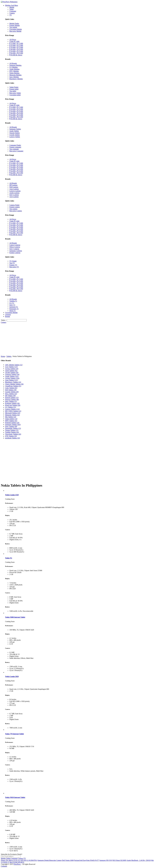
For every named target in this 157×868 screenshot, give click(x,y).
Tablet (11, 9)
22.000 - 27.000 (16, 45)
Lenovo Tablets (14, 137)
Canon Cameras (14, 245)
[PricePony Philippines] (9, 2)
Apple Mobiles (14, 69)
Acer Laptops (14, 197)
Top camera (13, 209)
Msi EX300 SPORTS (17, 862)
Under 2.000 (14, 41)
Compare (4, 866)
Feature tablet (13, 89)
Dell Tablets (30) (10, 390)
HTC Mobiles (14, 71)
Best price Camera (15, 211)
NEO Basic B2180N (119, 860)
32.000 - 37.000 (16, 47)
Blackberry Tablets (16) (13, 382)
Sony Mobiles (14, 77)
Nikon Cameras (14, 247)
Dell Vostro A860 (68, 860)
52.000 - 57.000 (16, 51)
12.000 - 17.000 (16, 43)
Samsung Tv (13, 307)
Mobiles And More (11, 5)
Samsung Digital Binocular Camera (50, 860)
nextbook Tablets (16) (12, 438)
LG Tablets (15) (10, 407)
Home (3, 356)
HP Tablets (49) (10, 396)
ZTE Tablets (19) (11, 436)
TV (10, 15)
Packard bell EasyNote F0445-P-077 (86, 860)
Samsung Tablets (15, 129)
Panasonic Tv (14, 309)
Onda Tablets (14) (11, 419)
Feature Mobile (14, 25)
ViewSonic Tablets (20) (13, 434)
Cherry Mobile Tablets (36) (14, 384)
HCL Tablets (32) (11, 394)
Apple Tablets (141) (12, 376)
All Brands (13, 63)
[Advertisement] (78, 339)
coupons (8, 314)
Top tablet (12, 91)
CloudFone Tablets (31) (13, 386)
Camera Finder (14, 205)
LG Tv (11, 303)
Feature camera (14, 207)
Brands (7, 316)
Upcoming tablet (15, 95)
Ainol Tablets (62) (11, 370)
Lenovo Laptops (15, 191)
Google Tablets (14, 135)
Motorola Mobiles (15, 75)
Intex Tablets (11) (11, 401)
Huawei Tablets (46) (12, 399)
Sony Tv (12, 305)
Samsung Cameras (15, 251)
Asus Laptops (14, 189)
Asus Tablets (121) (11, 380)
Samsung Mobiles (15, 65)
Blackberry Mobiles (16, 79)
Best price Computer (16, 151)
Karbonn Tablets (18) (12, 403)
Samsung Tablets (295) (13, 424)
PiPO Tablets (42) (11, 421)
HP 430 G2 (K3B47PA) (29, 860)
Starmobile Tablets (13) (13, 428)
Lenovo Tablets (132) (12, 409)
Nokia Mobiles (14, 73)
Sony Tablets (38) (11, 426)
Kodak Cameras (14, 253)
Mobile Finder (14, 23)
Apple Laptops (14, 193)
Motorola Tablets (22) (12, 415)
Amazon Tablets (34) (12, 374)
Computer (12, 11)
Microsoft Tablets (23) (12, 413)
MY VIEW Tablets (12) (13, 411)
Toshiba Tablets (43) (12, 432)
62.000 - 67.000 (16, 53)
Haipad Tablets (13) (11, 397)
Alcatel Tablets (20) (11, 372)
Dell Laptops (13, 187)
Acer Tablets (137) (11, 367)
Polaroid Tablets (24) (12, 423)
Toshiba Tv (13, 301)
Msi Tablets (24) (10, 417)
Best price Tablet (15, 93)
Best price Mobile (15, 31)
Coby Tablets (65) (11, 388)
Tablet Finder (13, 87)
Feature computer (15, 147)
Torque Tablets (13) (11, 430)
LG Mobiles (13, 67)
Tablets (9, 356)
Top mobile (13, 27)
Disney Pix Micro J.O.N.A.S (10, 860)
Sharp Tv (12, 311)
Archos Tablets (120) (12, 378)
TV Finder (13, 261)
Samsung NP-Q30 (105, 860)
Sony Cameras (14, 249)
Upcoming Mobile (15, 29)
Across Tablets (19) (11, 369)
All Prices (12, 39)
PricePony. (17, 864)
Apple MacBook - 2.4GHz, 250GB (139, 860)
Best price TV (14, 267)
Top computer (14, 149)
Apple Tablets (14, 131)
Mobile (11, 7)
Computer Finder (15, 145)
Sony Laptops (14, 195)
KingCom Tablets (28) (12, 405)
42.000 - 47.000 (16, 49)
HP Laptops (13, 185)
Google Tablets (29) (12, 392)
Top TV (12, 263)
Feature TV (13, 265)
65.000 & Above (15, 55)
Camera (12, 13)
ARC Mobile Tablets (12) (13, 365)
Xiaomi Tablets (14, 133)
